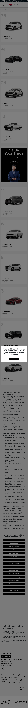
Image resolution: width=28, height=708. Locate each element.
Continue (14, 359)
